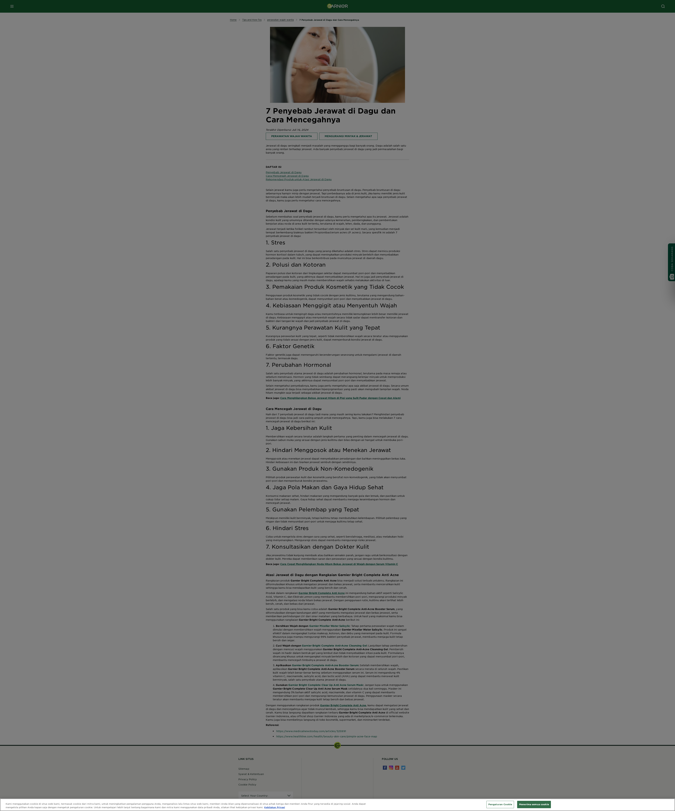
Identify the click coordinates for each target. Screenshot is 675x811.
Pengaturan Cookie (500, 804)
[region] (337, 805)
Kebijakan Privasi (274, 807)
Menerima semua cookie (534, 804)
